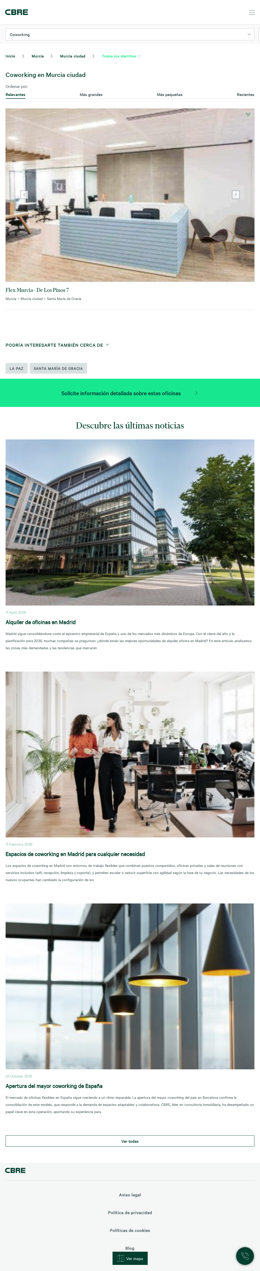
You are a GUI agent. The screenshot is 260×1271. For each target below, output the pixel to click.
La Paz (17, 368)
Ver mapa (134, 1258)
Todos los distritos (119, 55)
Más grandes (91, 94)
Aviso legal (130, 1194)
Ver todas (130, 1141)
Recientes (245, 94)
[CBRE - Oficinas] (16, 12)
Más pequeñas (170, 94)
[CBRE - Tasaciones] (15, 1171)
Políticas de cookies (130, 1230)
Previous (24, 194)
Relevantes (15, 94)
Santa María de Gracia (58, 368)
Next (235, 194)
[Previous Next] (130, 194)
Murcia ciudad (73, 55)
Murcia (38, 55)
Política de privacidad (130, 1212)
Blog (130, 1248)
